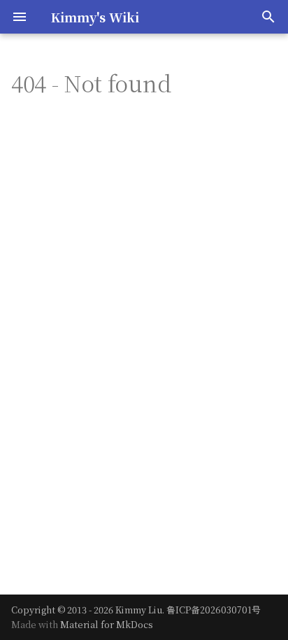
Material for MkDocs (106, 624)
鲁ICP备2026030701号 (213, 609)
